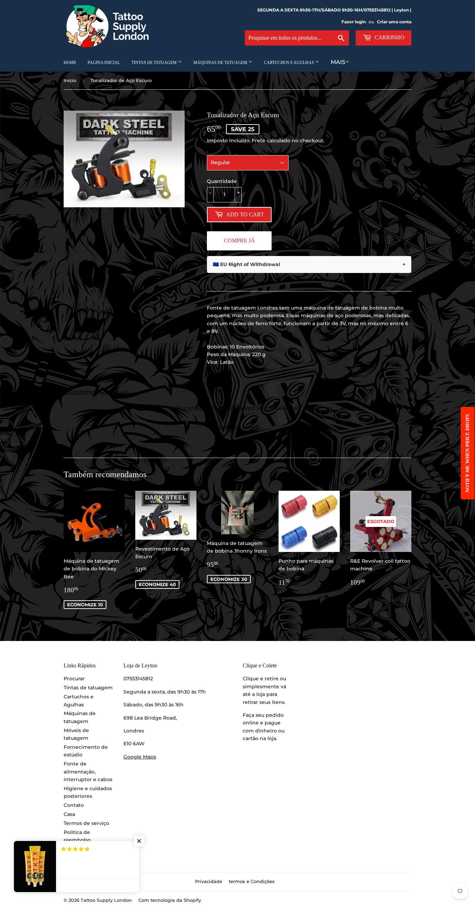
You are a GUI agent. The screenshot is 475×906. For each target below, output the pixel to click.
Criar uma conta (394, 21)
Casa (69, 814)
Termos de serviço (86, 823)
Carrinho (388, 37)
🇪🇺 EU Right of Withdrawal (309, 264)
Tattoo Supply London (106, 900)
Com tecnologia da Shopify (169, 900)
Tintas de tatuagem (154, 62)
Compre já (239, 240)
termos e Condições (252, 881)
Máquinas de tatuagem (220, 62)
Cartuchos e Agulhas (289, 62)
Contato (74, 805)
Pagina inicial (104, 62)
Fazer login (353, 21)
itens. (278, 702)
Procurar (74, 678)
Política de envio (84, 849)
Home (70, 62)
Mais (338, 62)
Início (70, 80)
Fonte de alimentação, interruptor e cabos (88, 772)
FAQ (69, 858)
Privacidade (208, 881)
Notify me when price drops (467, 453)
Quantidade (222, 181)
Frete (258, 140)
